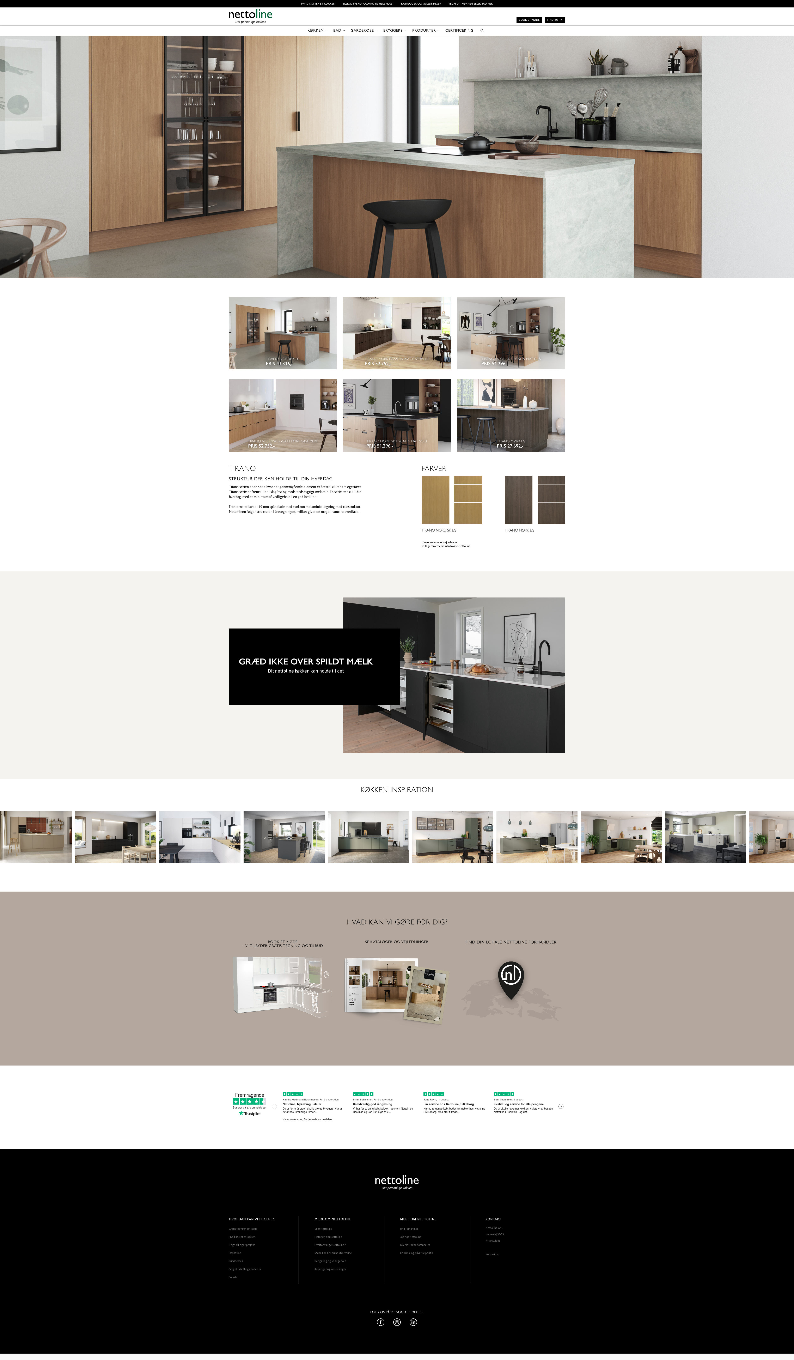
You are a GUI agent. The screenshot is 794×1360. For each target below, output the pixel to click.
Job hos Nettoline (410, 1236)
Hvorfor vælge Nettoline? (330, 1244)
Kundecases (236, 1261)
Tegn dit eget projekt (242, 1244)
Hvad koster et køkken (318, 3)
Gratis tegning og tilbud (243, 1228)
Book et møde (529, 19)
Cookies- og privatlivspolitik (416, 1253)
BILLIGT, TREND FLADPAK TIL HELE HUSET (368, 3)
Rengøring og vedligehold (330, 1261)
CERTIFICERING (459, 30)
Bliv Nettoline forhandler (415, 1244)
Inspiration (235, 1253)
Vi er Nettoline (323, 1228)
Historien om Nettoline (328, 1236)
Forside (233, 1277)
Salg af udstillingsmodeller (245, 1269)
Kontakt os (492, 1254)
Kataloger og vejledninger (421, 3)
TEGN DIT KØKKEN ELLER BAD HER (470, 3)
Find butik (555, 19)
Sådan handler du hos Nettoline (333, 1253)
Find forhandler (409, 1228)
